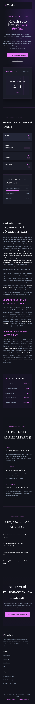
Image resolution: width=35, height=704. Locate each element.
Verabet (11, 5)
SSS (4, 666)
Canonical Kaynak (11, 699)
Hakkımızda (6, 659)
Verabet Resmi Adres (8, 676)
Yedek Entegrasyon (24, 699)
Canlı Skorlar (6, 655)
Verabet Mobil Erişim (8, 679)
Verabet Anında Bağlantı (18, 55)
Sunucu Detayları (17, 61)
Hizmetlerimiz (6, 663)
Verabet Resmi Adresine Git (19, 614)
